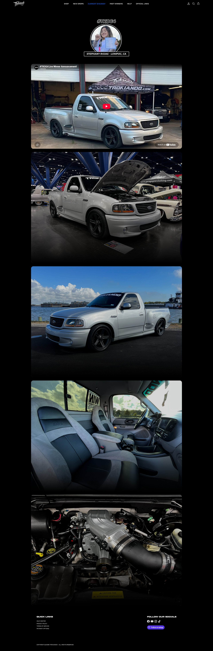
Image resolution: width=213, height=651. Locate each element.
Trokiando (54, 644)
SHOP (66, 4)
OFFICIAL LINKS (142, 4)
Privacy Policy (42, 623)
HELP (129, 4)
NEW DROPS (78, 4)
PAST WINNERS (116, 4)
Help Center (41, 621)
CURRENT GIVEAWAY (96, 4)
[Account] (188, 3)
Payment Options (43, 628)
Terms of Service (43, 626)
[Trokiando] (18, 3)
